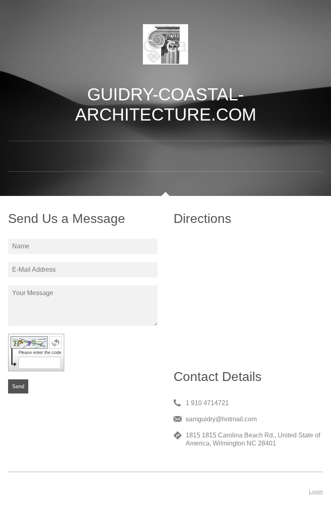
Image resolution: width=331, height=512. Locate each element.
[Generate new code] (55, 342)
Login (316, 491)
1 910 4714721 (207, 403)
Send (18, 386)
